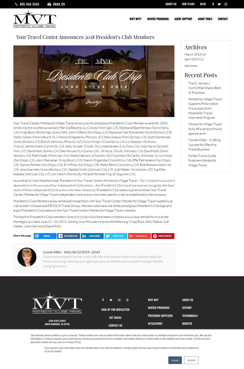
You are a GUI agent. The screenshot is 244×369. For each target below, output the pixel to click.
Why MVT (153, 300)
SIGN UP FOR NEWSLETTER (115, 309)
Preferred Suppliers (160, 315)
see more (191, 66)
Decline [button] (191, 360)
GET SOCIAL (115, 317)
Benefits (187, 323)
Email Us (59, 4)
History (187, 307)
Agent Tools (205, 19)
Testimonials (189, 315)
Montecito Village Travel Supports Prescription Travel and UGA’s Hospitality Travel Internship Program (205, 108)
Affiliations (155, 323)
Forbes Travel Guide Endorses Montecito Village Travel (202, 160)
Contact (223, 19)
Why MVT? (135, 19)
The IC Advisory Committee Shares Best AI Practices (204, 87)
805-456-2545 (29, 4)
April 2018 (192, 59)
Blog (203, 4)
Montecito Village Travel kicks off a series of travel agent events (205, 128)
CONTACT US (115, 325)
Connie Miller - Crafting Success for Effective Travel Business (204, 144)
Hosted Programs (158, 19)
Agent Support (183, 19)
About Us (170, 4)
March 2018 (193, 54)
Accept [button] (175, 360)
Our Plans (188, 4)
